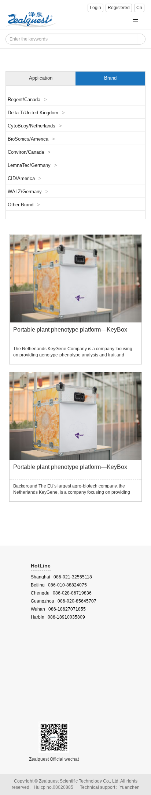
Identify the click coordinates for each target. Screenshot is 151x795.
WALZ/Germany (28, 191)
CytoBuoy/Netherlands (35, 126)
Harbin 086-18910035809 (58, 617)
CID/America (24, 178)
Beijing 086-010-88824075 (59, 585)
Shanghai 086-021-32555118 (61, 577)
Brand (110, 78)
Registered (119, 7)
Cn (139, 7)
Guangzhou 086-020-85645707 (63, 601)
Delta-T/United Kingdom (36, 112)
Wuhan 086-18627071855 (58, 609)
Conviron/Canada (29, 152)
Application (40, 78)
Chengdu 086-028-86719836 (61, 593)
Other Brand (24, 204)
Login (95, 7)
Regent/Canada (27, 99)
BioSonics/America (31, 139)
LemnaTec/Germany (32, 165)
